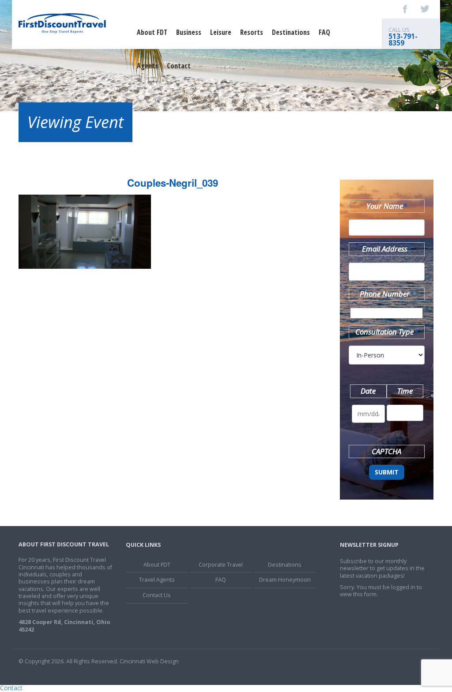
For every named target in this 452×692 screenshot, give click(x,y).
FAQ (324, 32)
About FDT (152, 32)
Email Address (386, 249)
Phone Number (387, 294)
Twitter (424, 9)
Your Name (386, 206)
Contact (179, 66)
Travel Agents (157, 579)
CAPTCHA (386, 451)
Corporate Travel (221, 564)
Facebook (405, 9)
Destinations (291, 32)
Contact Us (157, 595)
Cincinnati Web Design (149, 661)
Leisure (220, 32)
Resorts (251, 32)
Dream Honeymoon (285, 579)
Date (368, 391)
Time (405, 391)
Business (188, 32)
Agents (147, 66)
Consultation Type (386, 332)
